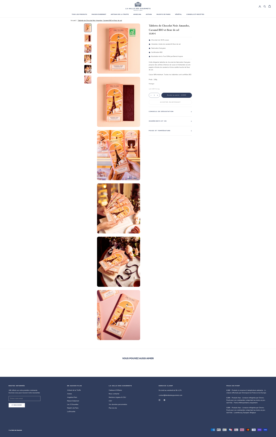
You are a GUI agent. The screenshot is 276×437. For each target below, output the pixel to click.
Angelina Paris (72, 397)
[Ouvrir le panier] (270, 6)
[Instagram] (159, 400)
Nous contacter (114, 394)
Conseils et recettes (195, 14)
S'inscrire (17, 405)
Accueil (73, 20)
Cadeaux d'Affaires (115, 390)
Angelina (137, 14)
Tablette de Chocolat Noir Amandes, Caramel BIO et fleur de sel (100, 20)
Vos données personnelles (118, 404)
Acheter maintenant (170, 102)
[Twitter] (159, 83)
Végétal (178, 14)
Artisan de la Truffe (74, 390)
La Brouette (71, 412)
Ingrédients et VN (158, 121)
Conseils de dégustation (161, 111)
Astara (69, 394)
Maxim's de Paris (164, 14)
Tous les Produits (79, 14)
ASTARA (149, 14)
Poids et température (159, 130)
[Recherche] (265, 6)
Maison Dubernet (99, 14)
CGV (110, 401)
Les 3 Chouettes (72, 404)
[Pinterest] (162, 83)
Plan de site (113, 408)
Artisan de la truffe (120, 14)
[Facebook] (156, 83)
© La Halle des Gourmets (15, 430)
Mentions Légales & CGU (117, 397)
